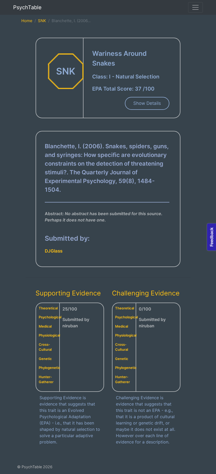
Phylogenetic (49, 368)
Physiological (49, 335)
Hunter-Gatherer (46, 379)
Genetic (45, 359)
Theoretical (48, 308)
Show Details (147, 103)
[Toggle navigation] (195, 7)
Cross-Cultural (45, 347)
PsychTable (27, 7)
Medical (45, 326)
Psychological (50, 317)
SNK (42, 20)
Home (26, 20)
